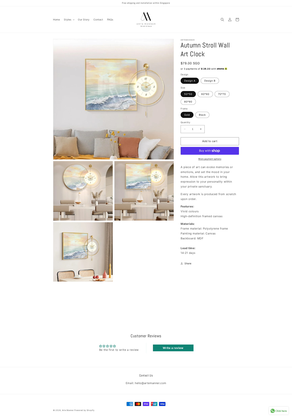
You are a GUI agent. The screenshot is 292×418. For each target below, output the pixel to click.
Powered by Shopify (84, 410)
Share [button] (188, 263)
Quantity (185, 122)
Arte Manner (68, 410)
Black (202, 114)
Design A (189, 80)
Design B (209, 80)
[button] (69, 19)
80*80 (188, 101)
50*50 (188, 94)
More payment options (209, 159)
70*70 (222, 94)
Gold (187, 114)
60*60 (205, 94)
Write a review (173, 348)
